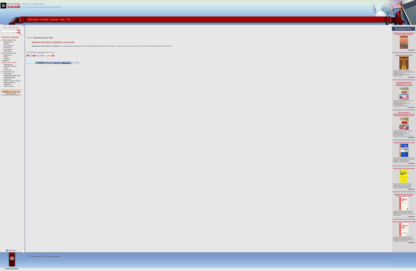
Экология (7, 59)
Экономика (7, 70)
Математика (8, 55)
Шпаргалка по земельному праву (404, 168)
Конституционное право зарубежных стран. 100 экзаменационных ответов (404, 84)
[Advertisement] (11, 128)
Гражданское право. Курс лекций (404, 142)
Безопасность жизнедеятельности (10, 65)
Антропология (8, 42)
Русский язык (8, 49)
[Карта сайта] (14, 28)
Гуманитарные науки (9, 40)
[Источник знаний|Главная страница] (5, 28)
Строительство (9, 86)
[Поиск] (8, 28)
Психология (7, 47)
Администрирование (11, 268)
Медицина (5, 60)
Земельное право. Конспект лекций (404, 222)
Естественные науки (9, 53)
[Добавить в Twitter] (30, 63)
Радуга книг (54, 19)
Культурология (8, 45)
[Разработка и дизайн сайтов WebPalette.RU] (11, 95)
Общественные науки (9, 62)
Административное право (404, 55)
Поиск (62, 19)
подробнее (411, 50)
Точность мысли (33, 19)
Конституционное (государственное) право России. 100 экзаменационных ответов (404, 114)
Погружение (44, 19)
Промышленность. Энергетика (10, 83)
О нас (68, 19)
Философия (7, 51)
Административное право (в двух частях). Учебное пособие (404, 33)
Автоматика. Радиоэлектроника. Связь (12, 74)
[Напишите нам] (11, 28)
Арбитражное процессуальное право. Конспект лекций (404, 195)
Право (6, 68)
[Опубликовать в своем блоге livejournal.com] (75, 63)
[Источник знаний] (13, 26)
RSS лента (12, 250)
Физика (6, 57)
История (6, 44)
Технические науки (8, 72)
